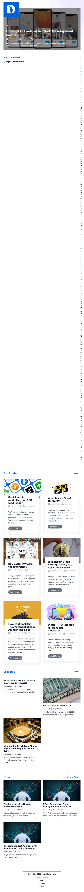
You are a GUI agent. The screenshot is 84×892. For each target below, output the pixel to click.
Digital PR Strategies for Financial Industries (61, 627)
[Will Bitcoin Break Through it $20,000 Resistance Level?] (61, 550)
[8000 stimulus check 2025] (61, 690)
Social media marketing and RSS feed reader (20, 500)
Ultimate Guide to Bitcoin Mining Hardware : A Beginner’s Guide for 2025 (81, 168)
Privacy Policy (42, 878)
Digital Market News (15, 62)
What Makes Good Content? (59, 500)
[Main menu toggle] (78, 9)
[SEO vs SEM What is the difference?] (22, 551)
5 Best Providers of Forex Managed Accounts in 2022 (57, 805)
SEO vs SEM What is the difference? (20, 565)
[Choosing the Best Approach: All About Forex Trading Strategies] (22, 832)
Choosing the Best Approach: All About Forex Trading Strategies (20, 847)
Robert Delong (13, 39)
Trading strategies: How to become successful (17, 805)
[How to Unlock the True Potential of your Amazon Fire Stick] (22, 613)
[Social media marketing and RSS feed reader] (22, 488)
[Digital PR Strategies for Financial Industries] (61, 613)
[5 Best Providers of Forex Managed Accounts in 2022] (61, 791)
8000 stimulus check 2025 (57, 705)
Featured (11, 26)
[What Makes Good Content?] (61, 489)
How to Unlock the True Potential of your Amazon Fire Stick (21, 627)
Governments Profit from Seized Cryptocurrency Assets (20, 681)
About (42, 886)
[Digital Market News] (4, 62)
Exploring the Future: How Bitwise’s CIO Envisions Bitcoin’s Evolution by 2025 (81, 352)
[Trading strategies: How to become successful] (22, 791)
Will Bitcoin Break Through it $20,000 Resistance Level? (60, 564)
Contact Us (42, 883)
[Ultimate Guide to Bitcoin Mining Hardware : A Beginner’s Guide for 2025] (22, 731)
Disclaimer (42, 881)
